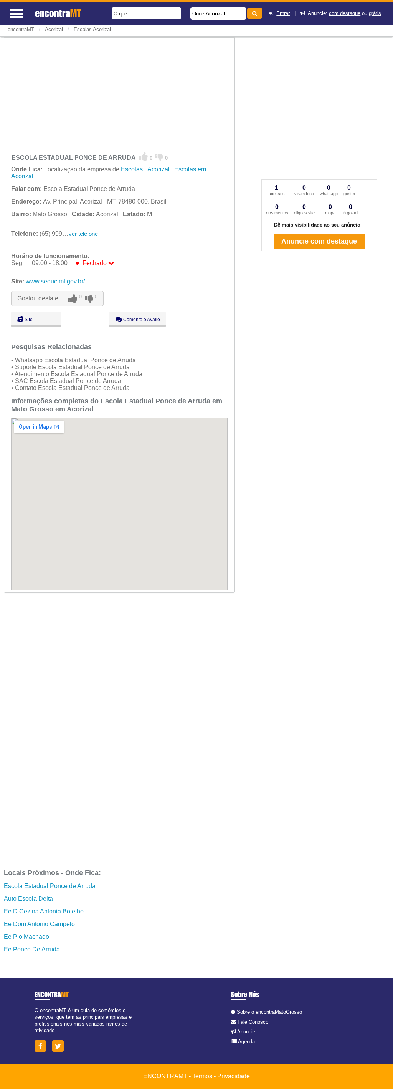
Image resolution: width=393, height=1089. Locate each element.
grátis (375, 13)
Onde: (199, 14)
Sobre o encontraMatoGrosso (269, 1012)
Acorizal (215, 13)
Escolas (132, 169)
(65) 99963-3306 (48, 233)
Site (28, 319)
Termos (202, 1076)
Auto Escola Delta (28, 898)
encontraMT (21, 29)
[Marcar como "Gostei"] (143, 157)
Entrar (283, 13)
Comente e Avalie (141, 319)
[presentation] (245, 13)
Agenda (246, 1041)
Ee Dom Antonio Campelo (39, 924)
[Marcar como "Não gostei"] (159, 156)
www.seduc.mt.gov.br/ (55, 281)
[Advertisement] (119, 94)
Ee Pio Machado (26, 936)
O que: (121, 14)
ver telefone (83, 233)
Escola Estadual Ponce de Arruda (50, 886)
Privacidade (233, 1076)
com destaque (344, 13)
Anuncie (246, 1031)
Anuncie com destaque (319, 241)
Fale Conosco (253, 1022)
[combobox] (218, 13)
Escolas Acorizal (92, 29)
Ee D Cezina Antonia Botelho (44, 911)
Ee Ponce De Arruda (32, 949)
